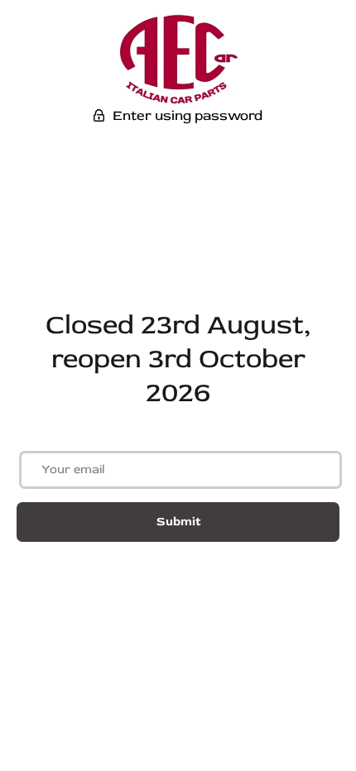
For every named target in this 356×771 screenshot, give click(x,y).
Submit (178, 521)
